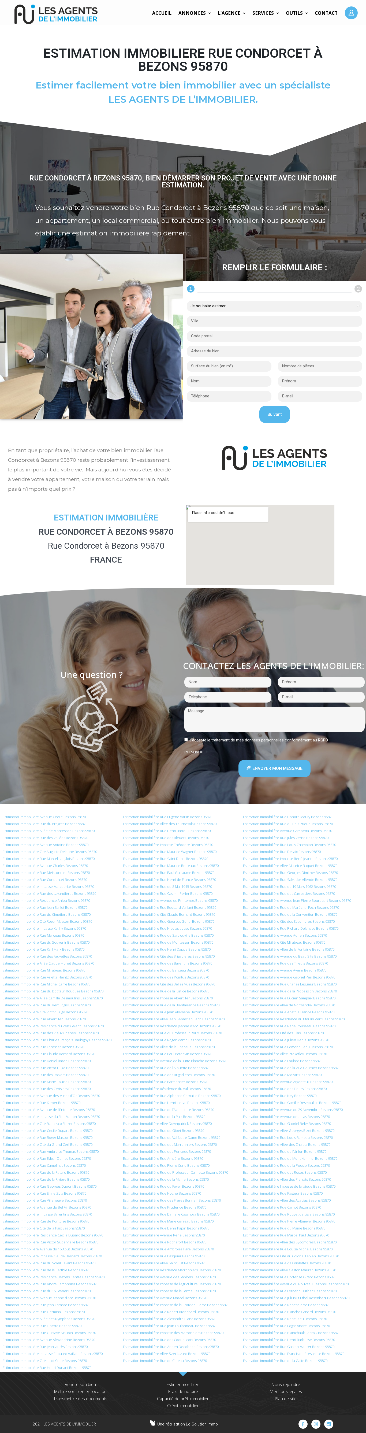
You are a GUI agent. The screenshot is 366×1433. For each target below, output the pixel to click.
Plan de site (286, 1399)
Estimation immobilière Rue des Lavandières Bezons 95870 (49, 893)
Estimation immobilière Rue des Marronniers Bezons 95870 (170, 1144)
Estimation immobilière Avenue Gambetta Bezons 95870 (287, 830)
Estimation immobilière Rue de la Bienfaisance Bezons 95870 (171, 1005)
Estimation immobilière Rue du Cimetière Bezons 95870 (47, 914)
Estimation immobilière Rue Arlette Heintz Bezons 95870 (47, 977)
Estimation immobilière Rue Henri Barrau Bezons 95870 (167, 830)
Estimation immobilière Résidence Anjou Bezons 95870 (46, 900)
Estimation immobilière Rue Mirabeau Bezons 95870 (44, 970)
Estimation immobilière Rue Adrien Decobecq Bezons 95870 (171, 1346)
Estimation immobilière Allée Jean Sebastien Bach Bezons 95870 (174, 1019)
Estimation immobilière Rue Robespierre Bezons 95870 (286, 1304)
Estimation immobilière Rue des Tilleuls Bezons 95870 (285, 963)
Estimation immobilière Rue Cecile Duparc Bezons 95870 (47, 1130)
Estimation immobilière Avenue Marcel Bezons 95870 (165, 1297)
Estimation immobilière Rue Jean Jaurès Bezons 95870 (45, 1346)
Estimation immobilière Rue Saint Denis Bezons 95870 (165, 858)
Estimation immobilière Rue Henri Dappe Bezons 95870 (167, 949)
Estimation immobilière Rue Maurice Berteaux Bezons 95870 (171, 865)
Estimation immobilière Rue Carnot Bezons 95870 (282, 1207)
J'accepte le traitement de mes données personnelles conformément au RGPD (258, 740)
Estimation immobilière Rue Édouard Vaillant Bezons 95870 (169, 907)
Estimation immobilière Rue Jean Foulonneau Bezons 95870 (170, 1325)
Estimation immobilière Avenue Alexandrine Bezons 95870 (49, 1339)
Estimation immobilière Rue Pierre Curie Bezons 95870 (166, 1165)
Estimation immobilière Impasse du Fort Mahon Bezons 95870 (51, 1116)
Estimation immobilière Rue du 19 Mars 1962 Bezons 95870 (289, 886)
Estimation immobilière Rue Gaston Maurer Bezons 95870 (288, 1346)
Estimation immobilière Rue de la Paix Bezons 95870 (164, 1116)
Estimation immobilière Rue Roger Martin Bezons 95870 (167, 1039)
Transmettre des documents (80, 1399)
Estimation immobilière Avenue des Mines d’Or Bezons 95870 (51, 1095)
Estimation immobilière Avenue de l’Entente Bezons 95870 (49, 1109)
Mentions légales (286, 1391)
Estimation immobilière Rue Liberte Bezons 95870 (42, 1325)
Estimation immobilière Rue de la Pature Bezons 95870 (46, 1172)
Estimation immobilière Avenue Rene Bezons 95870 (164, 1235)
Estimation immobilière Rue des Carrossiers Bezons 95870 (289, 893)
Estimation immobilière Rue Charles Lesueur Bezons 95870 (290, 984)
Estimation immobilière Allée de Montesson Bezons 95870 (49, 830)
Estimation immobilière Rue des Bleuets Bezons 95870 (166, 837)
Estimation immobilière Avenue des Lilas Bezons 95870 (286, 1116)
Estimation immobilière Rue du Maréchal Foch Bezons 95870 (291, 907)
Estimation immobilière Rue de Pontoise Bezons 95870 (46, 1221)
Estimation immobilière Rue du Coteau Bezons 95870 (165, 1360)
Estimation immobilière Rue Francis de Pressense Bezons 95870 (293, 1353)
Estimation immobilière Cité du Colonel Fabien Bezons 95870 (291, 1256)
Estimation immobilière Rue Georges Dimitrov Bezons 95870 (290, 872)
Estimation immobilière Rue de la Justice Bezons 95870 (166, 991)
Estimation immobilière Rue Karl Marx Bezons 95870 (43, 949)
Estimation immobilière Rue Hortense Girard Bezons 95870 (289, 1277)
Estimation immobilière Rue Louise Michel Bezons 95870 (288, 1249)
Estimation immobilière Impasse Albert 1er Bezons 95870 (168, 998)
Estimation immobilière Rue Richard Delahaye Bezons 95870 (290, 928)
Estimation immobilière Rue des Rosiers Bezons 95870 (45, 1074)
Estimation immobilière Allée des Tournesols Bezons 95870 (169, 823)
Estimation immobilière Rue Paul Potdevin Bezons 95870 (167, 1053)
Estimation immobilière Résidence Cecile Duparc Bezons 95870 (53, 1235)
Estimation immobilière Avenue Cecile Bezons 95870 (44, 816)
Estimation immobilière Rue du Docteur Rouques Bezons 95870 (53, 991)
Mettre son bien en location (80, 1391)
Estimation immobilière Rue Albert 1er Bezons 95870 (44, 1019)
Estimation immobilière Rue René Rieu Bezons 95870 (285, 1318)
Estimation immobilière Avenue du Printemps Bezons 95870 (170, 900)
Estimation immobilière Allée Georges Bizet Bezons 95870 (288, 1130)
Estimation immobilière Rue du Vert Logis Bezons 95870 (47, 1005)
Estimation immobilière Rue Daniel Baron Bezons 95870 (47, 1060)
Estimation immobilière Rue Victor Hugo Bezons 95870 (45, 1067)
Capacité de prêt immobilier (183, 1399)
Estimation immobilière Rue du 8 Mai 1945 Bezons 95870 (167, 886)
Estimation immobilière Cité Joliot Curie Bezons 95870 (45, 1360)
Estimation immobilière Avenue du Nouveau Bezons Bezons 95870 (296, 1283)
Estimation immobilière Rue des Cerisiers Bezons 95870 (47, 1088)
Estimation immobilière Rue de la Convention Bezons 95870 (290, 914)
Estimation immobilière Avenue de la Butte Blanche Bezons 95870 (175, 1060)
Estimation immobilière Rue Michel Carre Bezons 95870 (46, 984)
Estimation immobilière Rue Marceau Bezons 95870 (43, 935)
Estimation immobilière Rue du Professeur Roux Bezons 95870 (172, 1033)
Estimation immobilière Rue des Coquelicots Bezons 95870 (169, 1339)
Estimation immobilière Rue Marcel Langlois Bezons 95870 (49, 858)
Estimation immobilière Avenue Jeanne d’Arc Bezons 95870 (49, 1297)
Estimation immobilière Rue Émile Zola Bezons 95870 (44, 1193)
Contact (326, 13)
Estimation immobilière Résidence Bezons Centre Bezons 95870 (53, 1277)
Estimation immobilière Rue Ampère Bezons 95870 (163, 1158)
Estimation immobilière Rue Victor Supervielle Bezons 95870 (50, 1242)
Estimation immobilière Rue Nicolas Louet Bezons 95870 (167, 928)
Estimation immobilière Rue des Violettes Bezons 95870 (287, 1263)
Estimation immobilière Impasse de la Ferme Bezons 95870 (169, 1290)
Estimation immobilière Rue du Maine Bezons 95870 (284, 1228)
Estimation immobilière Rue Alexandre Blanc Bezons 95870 (169, 1318)
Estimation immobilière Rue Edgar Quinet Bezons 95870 (47, 1158)
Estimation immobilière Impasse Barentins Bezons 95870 (47, 1214)
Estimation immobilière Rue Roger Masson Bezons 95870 (47, 1137)
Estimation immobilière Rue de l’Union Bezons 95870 (284, 1151)
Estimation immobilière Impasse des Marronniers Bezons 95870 (173, 1332)
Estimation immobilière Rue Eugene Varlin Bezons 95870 (167, 816)
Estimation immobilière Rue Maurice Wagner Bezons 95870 (169, 851)
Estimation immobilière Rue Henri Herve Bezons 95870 (166, 1102)
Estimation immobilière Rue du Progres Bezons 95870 (45, 823)
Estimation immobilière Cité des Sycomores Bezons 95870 (289, 921)
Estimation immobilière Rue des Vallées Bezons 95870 (45, 837)
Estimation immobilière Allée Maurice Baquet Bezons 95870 (290, 865)
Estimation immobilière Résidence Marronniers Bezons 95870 (172, 1270)
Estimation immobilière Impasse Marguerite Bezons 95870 (48, 886)
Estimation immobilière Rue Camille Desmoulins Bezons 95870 (292, 1102)
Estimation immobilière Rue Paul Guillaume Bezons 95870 (168, 872)
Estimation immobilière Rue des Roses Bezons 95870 (285, 1172)
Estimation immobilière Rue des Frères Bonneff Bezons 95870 (172, 1200)
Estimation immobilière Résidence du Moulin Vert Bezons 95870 (294, 1019)
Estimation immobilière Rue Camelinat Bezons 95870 (44, 1165)
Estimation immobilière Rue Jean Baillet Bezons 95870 (45, 907)
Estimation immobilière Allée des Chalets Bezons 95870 (286, 1144)
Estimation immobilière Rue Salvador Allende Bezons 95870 (290, 879)
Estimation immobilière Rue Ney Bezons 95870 (279, 1095)
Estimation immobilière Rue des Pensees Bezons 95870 (167, 1151)
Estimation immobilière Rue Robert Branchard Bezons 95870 (171, 1311)
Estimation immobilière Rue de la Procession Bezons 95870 (290, 991)
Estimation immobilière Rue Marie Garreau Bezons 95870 (168, 1221)
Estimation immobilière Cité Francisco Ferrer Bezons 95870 (49, 1123)
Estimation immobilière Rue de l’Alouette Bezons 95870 (166, 1067)
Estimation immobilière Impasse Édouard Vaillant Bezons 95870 (53, 1353)
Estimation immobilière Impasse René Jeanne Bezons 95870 (290, 858)
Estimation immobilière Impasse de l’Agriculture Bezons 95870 (172, 1283)
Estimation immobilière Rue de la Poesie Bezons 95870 (286, 1165)
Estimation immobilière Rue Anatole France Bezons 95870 (288, 1012)
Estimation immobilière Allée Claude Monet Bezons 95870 (48, 963)
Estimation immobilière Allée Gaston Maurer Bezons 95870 (289, 1270)
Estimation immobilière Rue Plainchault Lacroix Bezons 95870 (291, 1332)
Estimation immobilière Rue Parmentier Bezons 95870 (165, 1081)
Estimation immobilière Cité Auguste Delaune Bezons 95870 (50, 851)
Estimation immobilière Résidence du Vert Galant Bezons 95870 (53, 1026)
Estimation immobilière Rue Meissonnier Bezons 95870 (46, 872)
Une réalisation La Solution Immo (187, 1424)
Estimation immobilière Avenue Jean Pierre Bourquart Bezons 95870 (297, 900)
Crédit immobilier (183, 1406)
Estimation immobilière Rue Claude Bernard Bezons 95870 (49, 1053)
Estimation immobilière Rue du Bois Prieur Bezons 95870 (288, 823)
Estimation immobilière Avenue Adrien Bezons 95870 (285, 935)
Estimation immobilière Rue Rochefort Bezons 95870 (164, 1242)
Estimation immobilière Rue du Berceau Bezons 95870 (166, 970)
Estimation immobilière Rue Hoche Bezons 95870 (162, 1193)
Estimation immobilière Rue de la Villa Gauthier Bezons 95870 (291, 1067)
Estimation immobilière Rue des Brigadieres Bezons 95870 (169, 1074)
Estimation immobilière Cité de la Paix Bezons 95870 (44, 1228)
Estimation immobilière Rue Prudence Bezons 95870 (164, 1207)
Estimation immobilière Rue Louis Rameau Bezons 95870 (288, 1137)
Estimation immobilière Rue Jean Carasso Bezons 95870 (46, 1304)
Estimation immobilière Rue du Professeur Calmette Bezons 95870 (175, 1172)
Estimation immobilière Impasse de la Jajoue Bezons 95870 (289, 1186)
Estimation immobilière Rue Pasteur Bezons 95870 (283, 1193)
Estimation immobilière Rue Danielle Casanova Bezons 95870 (171, 1214)
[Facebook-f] (303, 1424)
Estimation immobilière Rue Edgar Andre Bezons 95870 (286, 1325)
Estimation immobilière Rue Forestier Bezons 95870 (43, 1046)
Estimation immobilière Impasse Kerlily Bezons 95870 (44, 928)
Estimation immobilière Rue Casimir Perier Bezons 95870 (167, 893)
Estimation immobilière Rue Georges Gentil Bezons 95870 (168, 921)
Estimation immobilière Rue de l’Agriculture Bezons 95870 (168, 1109)
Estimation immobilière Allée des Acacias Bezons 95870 (287, 1200)
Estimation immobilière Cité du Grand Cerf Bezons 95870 (47, 1144)
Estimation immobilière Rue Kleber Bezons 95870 (41, 1102)
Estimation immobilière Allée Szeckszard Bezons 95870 (166, 1353)
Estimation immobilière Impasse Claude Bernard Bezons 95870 (52, 1256)
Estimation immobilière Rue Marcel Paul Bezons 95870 (286, 1235)
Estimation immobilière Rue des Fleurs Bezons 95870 (285, 1088)
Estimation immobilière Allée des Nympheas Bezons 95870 (49, 1318)
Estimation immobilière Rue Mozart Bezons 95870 (282, 1074)
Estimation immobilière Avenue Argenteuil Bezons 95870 (288, 1081)
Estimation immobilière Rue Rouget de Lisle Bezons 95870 (289, 1214)
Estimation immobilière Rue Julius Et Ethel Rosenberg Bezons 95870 (296, 1297)
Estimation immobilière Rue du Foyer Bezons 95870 (163, 1186)
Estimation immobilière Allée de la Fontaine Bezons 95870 (288, 949)
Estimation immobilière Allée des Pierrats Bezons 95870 (287, 1179)
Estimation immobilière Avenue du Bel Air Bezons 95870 (47, 1207)
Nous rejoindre (285, 1384)
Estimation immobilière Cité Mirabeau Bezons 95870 (284, 942)
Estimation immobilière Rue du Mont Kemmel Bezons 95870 (290, 1158)
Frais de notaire (183, 1391)
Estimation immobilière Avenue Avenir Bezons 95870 (284, 970)
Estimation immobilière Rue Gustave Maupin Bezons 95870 (49, 1332)
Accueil (161, 13)
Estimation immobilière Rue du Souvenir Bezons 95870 (46, 942)
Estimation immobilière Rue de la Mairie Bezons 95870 (166, 1179)
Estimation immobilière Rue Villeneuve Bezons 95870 (45, 1200)
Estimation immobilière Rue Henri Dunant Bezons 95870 (47, 1367)
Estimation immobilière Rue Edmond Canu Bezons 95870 (288, 1046)
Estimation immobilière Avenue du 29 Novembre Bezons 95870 (293, 1109)
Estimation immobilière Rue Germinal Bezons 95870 (44, 1311)
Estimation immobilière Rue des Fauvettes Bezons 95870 (47, 956)
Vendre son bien (80, 1384)
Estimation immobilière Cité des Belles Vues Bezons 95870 (169, 984)
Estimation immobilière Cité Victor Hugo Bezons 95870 (45, 1012)
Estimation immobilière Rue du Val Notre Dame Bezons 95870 (171, 1137)
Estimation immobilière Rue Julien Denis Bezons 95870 (286, 1039)
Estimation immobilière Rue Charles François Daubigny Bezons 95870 (57, 1039)
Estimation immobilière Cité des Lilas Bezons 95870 (283, 1033)
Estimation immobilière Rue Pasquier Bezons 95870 (163, 1256)
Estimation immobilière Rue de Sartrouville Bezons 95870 (168, 935)
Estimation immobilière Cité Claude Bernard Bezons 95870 (169, 914)
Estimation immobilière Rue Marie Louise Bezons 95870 (47, 1081)
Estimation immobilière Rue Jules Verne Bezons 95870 (285, 837)
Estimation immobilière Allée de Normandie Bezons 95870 (289, 1005)
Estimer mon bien (182, 1384)
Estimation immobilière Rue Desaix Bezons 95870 (282, 851)
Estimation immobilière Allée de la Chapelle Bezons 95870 (169, 1046)
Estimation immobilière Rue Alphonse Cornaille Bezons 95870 (172, 1095)
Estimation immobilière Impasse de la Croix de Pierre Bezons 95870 (176, 1304)
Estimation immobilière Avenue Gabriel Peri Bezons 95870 (289, 977)
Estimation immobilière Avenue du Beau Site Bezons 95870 (290, 956)
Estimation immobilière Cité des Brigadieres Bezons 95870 (169, 956)
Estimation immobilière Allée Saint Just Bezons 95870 (164, 1263)
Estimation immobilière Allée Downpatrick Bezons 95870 (167, 1123)
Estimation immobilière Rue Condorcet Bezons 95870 (45, 879)
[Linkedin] (328, 1424)
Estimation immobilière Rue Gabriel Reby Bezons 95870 (287, 1123)
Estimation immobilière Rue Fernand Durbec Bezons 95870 (290, 1290)
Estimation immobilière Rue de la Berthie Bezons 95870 (46, 1270)
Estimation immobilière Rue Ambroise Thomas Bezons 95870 (51, 1151)
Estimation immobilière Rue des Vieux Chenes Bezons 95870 (51, 1033)
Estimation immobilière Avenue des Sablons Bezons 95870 (169, 1277)
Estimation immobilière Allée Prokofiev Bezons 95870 (285, 1053)
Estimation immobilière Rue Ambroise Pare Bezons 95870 (168, 1249)
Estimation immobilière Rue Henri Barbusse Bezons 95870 (289, 1339)
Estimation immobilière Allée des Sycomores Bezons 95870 (290, 1242)
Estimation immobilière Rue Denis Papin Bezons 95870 (166, 1228)
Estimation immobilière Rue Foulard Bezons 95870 (282, 1060)
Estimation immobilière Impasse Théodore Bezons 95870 (168, 844)
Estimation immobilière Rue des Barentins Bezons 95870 (167, 963)
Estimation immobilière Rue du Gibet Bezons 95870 (163, 1130)
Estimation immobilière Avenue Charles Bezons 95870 (45, 865)
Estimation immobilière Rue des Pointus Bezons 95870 (166, 977)
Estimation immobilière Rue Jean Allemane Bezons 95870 (168, 1012)
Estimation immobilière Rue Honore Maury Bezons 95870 (288, 816)
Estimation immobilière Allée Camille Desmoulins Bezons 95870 (53, 998)
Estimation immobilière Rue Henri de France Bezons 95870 (169, 879)
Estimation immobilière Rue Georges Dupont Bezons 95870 (49, 1186)
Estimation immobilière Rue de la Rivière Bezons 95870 (46, 1179)
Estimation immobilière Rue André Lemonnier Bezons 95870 (50, 1283)
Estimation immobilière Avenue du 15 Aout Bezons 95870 (48, 1249)
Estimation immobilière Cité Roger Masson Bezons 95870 (47, 921)
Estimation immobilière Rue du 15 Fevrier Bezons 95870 (47, 1290)
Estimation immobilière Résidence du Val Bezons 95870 (167, 1088)
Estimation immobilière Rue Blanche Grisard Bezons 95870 (289, 1311)
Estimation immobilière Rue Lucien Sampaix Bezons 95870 (289, 998)
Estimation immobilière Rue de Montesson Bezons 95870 (168, 942)
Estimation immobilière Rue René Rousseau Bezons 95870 (289, 1026)
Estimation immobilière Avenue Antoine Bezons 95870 (45, 844)
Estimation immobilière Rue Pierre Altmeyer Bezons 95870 (289, 1221)
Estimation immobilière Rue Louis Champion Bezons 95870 (289, 844)
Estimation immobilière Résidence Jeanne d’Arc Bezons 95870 (172, 1026)
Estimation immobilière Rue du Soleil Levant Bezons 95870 (49, 1263)
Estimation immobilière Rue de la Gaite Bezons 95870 (285, 1360)
